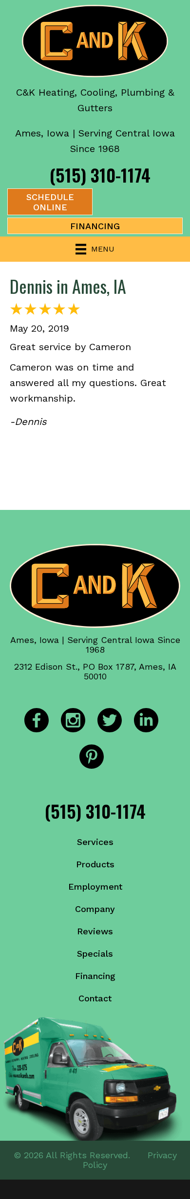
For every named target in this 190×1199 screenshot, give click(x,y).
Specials (95, 953)
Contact (95, 998)
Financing (95, 976)
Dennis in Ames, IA (68, 286)
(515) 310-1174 (100, 174)
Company (95, 909)
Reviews (95, 931)
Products (95, 864)
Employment (95, 886)
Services (95, 842)
